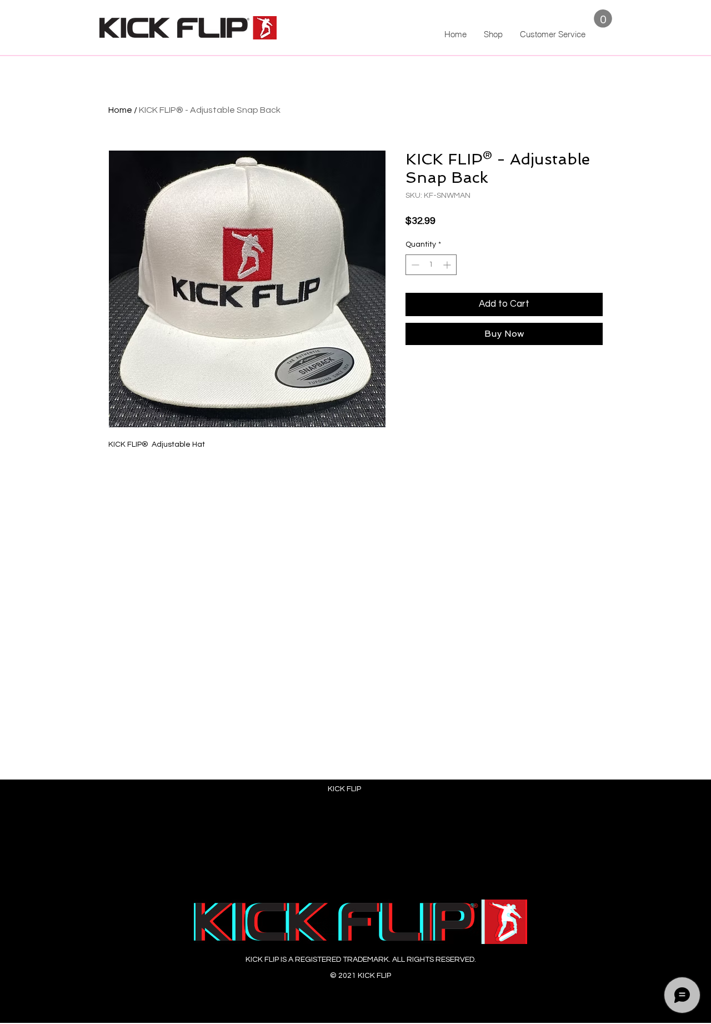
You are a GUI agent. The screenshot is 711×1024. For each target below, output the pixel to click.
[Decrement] (414, 264)
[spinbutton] (431, 264)
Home (120, 110)
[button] (603, 18)
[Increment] (448, 264)
